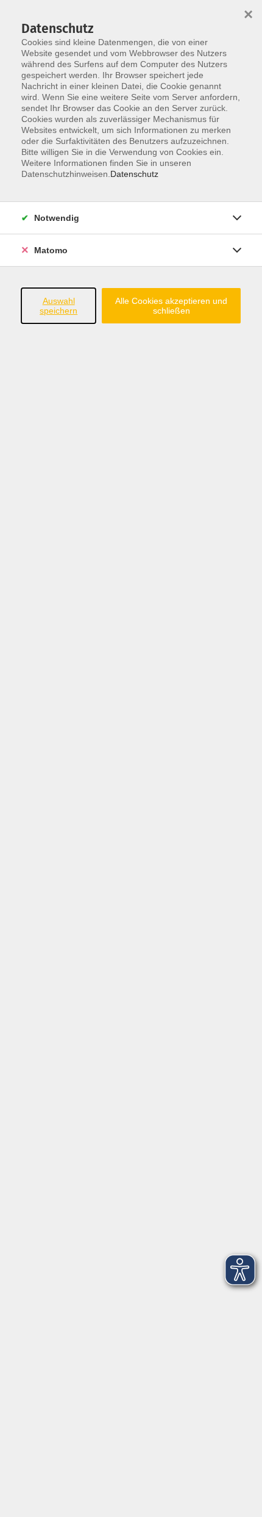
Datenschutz (134, 174)
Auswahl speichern (58, 305)
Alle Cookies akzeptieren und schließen (171, 305)
